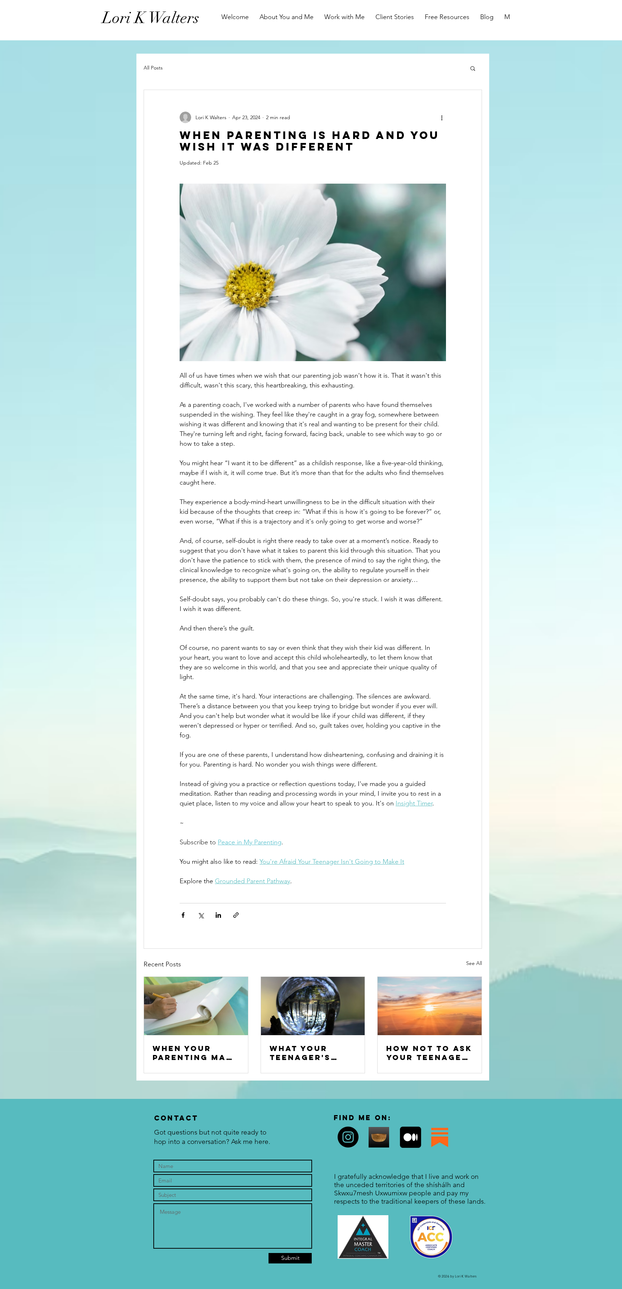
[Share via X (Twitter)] (200, 915)
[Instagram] (348, 1137)
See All (474, 963)
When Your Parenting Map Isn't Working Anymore (192, 1053)
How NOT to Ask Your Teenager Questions (429, 1053)
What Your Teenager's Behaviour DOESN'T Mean (306, 1053)
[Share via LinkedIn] (218, 915)
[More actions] (441, 117)
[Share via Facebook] (183, 915)
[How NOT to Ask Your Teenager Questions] (430, 1006)
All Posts (153, 67)
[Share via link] (236, 915)
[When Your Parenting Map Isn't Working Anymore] (196, 1006)
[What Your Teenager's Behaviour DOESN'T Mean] (313, 1006)
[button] (472, 68)
